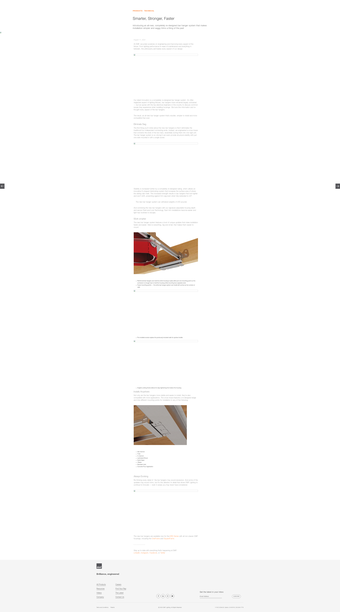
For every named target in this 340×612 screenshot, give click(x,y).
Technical (149, 11)
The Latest (119, 593)
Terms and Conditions (102, 607)
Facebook (153, 553)
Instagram (144, 553)
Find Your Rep (120, 589)
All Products (101, 585)
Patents (112, 607)
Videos (99, 593)
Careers (118, 585)
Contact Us (119, 597)
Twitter (162, 553)
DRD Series (174, 536)
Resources (101, 589)
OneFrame (156, 539)
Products (137, 11)
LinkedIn (137, 553)
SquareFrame (169, 539)
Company (100, 597)
